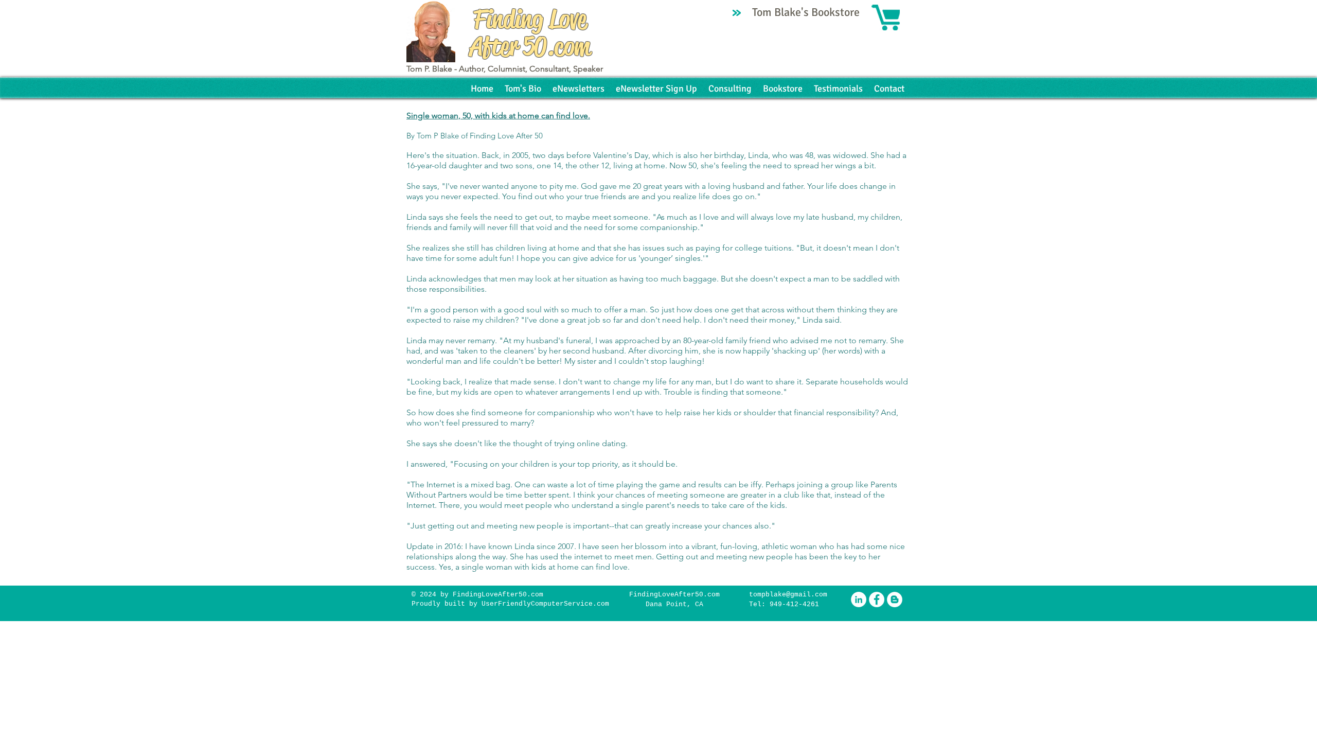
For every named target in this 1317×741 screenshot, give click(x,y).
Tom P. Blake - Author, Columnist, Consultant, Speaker (504, 69)
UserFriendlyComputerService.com (545, 604)
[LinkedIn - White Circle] (858, 599)
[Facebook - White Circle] (876, 599)
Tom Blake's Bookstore (807, 12)
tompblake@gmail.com (788, 594)
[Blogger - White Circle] (894, 599)
